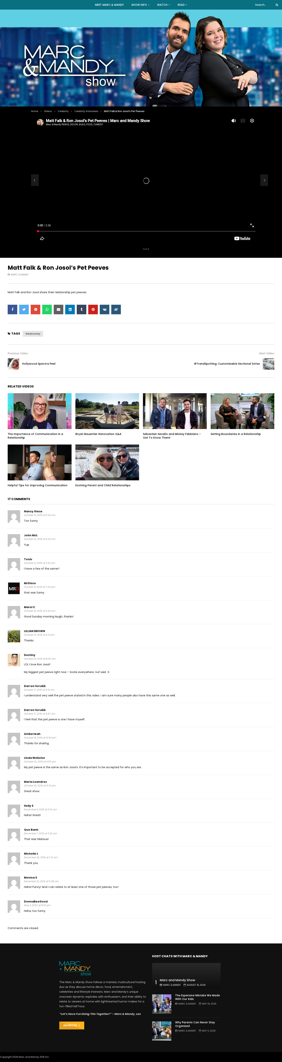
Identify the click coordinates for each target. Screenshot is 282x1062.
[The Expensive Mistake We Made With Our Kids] (161, 1004)
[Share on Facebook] (12, 309)
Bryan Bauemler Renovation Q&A (98, 434)
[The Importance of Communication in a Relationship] (40, 411)
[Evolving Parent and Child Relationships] (107, 462)
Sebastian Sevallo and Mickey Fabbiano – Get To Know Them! (172, 436)
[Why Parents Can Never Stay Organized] (161, 1031)
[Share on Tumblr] (81, 309)
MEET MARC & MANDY (109, 5)
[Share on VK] (104, 309)
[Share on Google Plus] (35, 309)
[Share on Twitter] (24, 309)
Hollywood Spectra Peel (38, 364)
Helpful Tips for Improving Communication (37, 485)
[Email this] (58, 309)
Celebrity (63, 111)
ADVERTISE (71, 1025)
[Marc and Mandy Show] (141, 58)
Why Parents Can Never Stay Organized (195, 1024)
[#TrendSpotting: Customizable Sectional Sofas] (268, 364)
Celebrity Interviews (86, 111)
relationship (33, 333)
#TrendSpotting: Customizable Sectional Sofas (227, 364)
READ (181, 5)
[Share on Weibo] (116, 309)
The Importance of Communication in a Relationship (35, 436)
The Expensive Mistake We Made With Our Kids (197, 997)
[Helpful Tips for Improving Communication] (40, 462)
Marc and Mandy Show (177, 980)
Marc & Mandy (20, 274)
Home (34, 111)
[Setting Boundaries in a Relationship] (243, 411)
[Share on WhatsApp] (47, 309)
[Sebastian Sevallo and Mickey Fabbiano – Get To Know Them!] (175, 411)
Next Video (266, 353)
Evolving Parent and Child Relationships (102, 485)
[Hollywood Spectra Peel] (35, 180)
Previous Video (18, 353)
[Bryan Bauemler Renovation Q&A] (107, 411)
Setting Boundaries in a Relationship (236, 434)
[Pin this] (93, 309)
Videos (48, 111)
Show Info (139, 5)
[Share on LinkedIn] (70, 309)
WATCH (162, 5)
